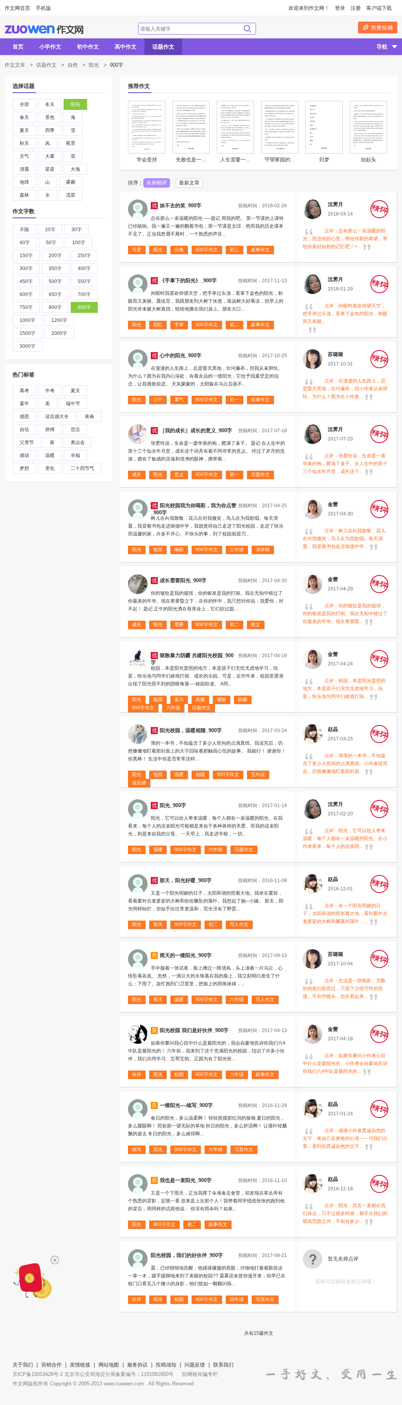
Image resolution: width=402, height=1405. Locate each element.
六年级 (173, 708)
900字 (84, 307)
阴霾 (242, 699)
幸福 (75, 455)
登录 (340, 8)
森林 (24, 195)
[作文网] (44, 29)
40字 (25, 242)
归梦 (324, 160)
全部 (24, 104)
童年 (24, 403)
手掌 (179, 324)
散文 (255, 624)
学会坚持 (147, 160)
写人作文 (239, 924)
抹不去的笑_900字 (180, 205)
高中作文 (126, 47)
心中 (158, 399)
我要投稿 (377, 27)
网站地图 (109, 1365)
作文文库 (15, 65)
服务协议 (137, 1365)
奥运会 (78, 442)
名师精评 (156, 183)
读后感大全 (57, 416)
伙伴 (136, 1074)
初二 (234, 324)
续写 (136, 1149)
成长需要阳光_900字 (183, 580)
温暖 (50, 455)
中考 (50, 390)
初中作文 (88, 47)
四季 (50, 130)
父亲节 (27, 442)
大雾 (50, 156)
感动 (24, 455)
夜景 (70, 143)
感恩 (24, 416)
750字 (26, 307)
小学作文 (50, 47)
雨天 (158, 999)
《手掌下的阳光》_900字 (188, 280)
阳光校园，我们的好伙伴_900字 (187, 1255)
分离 (179, 249)
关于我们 (23, 1365)
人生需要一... (235, 160)
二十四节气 (82, 468)
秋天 (24, 143)
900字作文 (207, 249)
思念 (75, 429)
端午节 (73, 403)
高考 (24, 390)
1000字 (27, 320)
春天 (24, 117)
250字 (84, 255)
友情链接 (80, 1365)
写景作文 (243, 1149)
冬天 (50, 104)
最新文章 (189, 183)
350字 (55, 268)
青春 (89, 416)
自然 (73, 65)
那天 (158, 924)
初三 (234, 249)
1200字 (59, 320)
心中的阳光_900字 (180, 355)
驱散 (221, 699)
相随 (200, 774)
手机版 (43, 8)
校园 (158, 549)
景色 (50, 117)
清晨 (24, 169)
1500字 (27, 333)
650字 (55, 294)
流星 (70, 195)
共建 (200, 699)
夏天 (24, 130)
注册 (356, 8)
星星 (50, 169)
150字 (26, 255)
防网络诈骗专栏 (200, 1374)
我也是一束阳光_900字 (186, 1180)
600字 (26, 294)
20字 (50, 229)
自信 (24, 429)
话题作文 (163, 47)
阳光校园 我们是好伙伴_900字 (194, 1030)
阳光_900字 (173, 805)
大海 (75, 169)
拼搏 (50, 429)
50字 (51, 242)
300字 (26, 268)
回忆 (158, 324)
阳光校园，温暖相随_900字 (191, 730)
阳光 (94, 65)
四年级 (237, 1299)
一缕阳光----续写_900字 (186, 1105)
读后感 (139, 783)
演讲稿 (263, 549)
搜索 (247, 28)
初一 (234, 399)
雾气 (179, 399)
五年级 (237, 549)
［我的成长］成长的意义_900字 (196, 430)
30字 (76, 229)
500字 (55, 281)
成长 (136, 474)
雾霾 (70, 182)
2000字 (59, 333)
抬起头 (368, 160)
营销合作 (51, 1365)
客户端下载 (379, 8)
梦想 (24, 468)
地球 (24, 182)
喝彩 (179, 549)
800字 (55, 307)
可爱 (136, 249)
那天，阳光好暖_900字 (186, 880)
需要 (179, 624)
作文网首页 (17, 8)
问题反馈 (195, 1365)
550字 (84, 281)
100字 (78, 242)
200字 (55, 255)
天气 (24, 156)
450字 (26, 281)
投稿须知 (166, 1365)
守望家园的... (280, 160)
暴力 (179, 699)
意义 (179, 474)
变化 (50, 468)
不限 (24, 229)
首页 (18, 47)
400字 (84, 268)
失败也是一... (191, 160)
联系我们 (223, 1365)
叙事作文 (260, 249)
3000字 (27, 346)
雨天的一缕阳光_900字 (186, 955)
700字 (84, 294)
